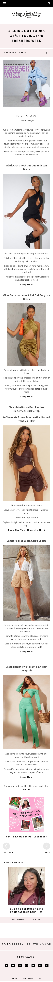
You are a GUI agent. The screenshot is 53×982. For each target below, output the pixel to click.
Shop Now (26, 284)
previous (6, 852)
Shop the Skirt (36, 529)
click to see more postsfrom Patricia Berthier (26, 910)
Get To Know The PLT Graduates (26, 836)
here (26, 789)
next (47, 852)
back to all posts (15, 53)
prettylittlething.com (32, 944)
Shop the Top (16, 529)
